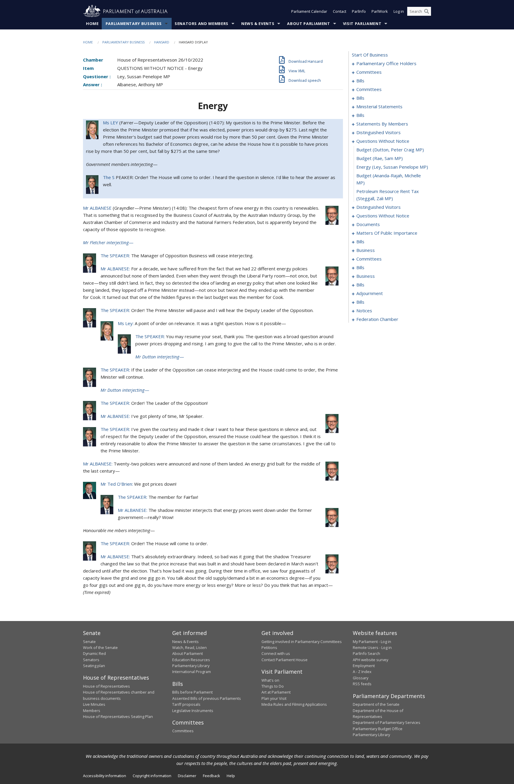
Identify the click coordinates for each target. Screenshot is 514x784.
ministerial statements (379, 106)
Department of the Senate (376, 704)
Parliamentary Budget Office (377, 728)
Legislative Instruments (192, 710)
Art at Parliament (276, 692)
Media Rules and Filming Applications (294, 704)
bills (360, 81)
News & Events (257, 23)
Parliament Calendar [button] (309, 11)
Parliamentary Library (190, 665)
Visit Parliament (362, 23)
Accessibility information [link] (104, 775)
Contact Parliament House (284, 659)
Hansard (161, 42)
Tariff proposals (186, 704)
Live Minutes (94, 704)
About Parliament (308, 23)
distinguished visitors (378, 132)
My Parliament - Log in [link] (372, 641)
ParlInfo (359, 11)
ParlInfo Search (366, 653)
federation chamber (377, 319)
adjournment (369, 293)
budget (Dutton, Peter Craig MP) (390, 150)
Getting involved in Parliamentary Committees (301, 641)
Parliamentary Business (134, 23)
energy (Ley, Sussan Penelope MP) (392, 167)
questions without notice (382, 141)
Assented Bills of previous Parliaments (206, 698)
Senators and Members (201, 23)
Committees (183, 730)
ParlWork (380, 11)
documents (368, 224)
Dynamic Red (94, 653)
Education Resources (191, 659)
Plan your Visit (273, 698)
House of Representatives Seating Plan (118, 716)
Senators (91, 659)
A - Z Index (362, 671)
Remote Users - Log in (372, 647)
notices (364, 310)
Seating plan (94, 665)
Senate (89, 641)
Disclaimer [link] (187, 775)
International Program (191, 671)
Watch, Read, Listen (189, 647)
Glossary (360, 677)
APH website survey (370, 659)
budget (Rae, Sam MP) (379, 158)
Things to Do (272, 686)
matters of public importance (386, 233)
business (365, 250)
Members (91, 710)
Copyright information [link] (152, 775)
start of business (370, 55)
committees (369, 72)
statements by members (382, 124)
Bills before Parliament (192, 692)
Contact (339, 11)
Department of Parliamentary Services (386, 722)
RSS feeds (362, 683)
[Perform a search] (426, 11)
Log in (399, 11)
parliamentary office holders (386, 63)
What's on (270, 680)
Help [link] (231, 775)
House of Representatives (106, 686)
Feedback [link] (211, 775)
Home (92, 23)
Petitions (269, 647)
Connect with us (275, 653)
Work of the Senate (100, 647)
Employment (364, 665)
